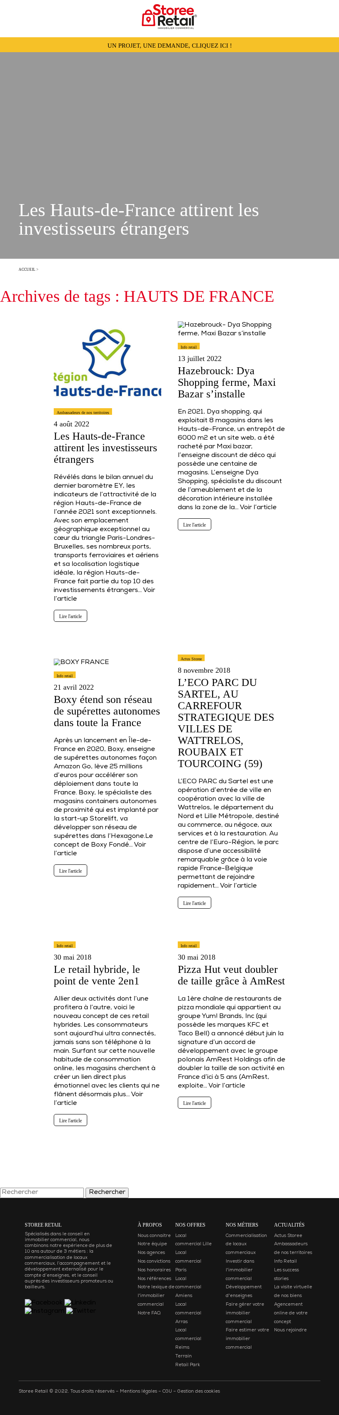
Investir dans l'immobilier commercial (240, 1270)
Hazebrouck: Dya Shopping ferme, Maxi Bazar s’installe (227, 382)
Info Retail (285, 1261)
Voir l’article (258, 508)
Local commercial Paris (188, 1262)
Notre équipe (152, 1244)
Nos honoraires (154, 1270)
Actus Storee (191, 659)
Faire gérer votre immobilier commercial (245, 1313)
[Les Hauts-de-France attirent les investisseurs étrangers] (107, 407)
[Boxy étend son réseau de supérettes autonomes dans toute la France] (81, 671)
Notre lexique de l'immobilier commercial (156, 1296)
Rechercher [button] (107, 1192)
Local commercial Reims (188, 1339)
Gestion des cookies (198, 1391)
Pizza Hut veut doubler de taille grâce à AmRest (231, 975)
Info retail (189, 347)
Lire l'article (70, 616)
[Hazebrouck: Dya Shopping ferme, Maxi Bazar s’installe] (231, 342)
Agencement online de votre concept (291, 1313)
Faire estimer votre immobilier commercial (247, 1339)
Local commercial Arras (188, 1313)
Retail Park (187, 1365)
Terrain (183, 1356)
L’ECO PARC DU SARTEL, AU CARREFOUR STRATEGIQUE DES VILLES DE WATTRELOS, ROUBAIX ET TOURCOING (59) (226, 723)
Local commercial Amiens (188, 1288)
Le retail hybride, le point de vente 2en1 (97, 975)
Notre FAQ (149, 1313)
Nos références (154, 1279)
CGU (167, 1391)
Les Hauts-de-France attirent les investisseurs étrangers (105, 447)
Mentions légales (138, 1391)
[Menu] (14, 14)
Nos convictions (154, 1261)
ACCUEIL (27, 269)
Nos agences (151, 1253)
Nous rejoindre (290, 1330)
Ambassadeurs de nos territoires (83, 412)
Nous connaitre (154, 1236)
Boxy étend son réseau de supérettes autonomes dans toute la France (107, 711)
